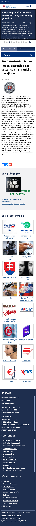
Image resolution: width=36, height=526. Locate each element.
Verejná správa (8, 457)
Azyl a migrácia (8, 454)
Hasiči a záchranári (10, 460)
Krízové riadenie (9, 462)
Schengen (6, 465)
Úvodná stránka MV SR (9, 49)
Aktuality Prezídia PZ (14, 61)
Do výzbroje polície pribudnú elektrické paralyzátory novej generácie (17, 15)
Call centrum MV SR (10, 503)
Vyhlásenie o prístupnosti (10, 518)
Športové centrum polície (12, 471)
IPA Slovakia (6, 201)
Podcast (6, 481)
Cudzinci (6, 495)
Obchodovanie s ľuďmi (11, 492)
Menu (29, 6)
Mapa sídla (16, 515)
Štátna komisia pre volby (12, 443)
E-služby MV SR (8, 487)
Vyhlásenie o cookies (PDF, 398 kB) (13, 521)
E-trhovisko (7, 506)
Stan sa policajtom (10, 484)
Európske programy (10, 449)
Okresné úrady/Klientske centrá (14, 446)
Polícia (20, 49)
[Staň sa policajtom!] (13, 185)
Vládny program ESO (10, 500)
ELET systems (6, 515)
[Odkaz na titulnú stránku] (9, 6)
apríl (30, 61)
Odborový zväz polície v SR (11, 199)
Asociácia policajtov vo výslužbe (13, 204)
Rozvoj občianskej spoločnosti (14, 468)
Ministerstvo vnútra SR (11, 440)
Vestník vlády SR (9, 489)
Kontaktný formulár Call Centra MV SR (15, 425)
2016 (25, 61)
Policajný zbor (8, 451)
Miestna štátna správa (11, 498)
